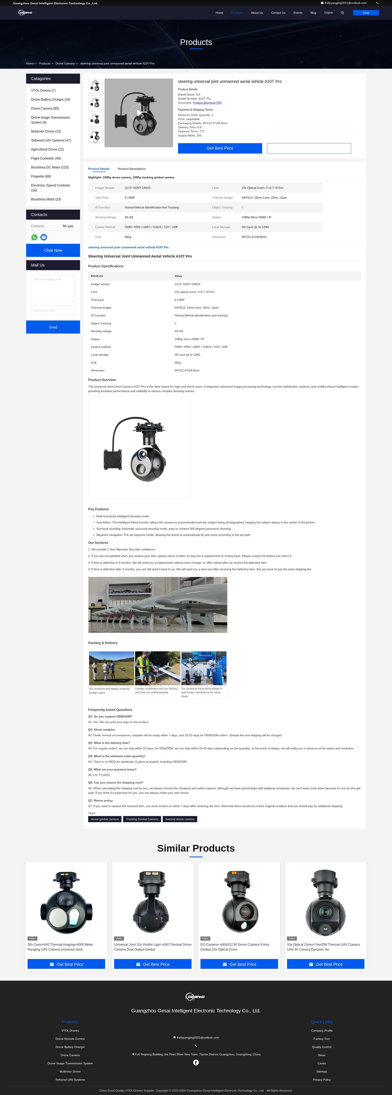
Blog (313, 12)
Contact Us (278, 12)
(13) (46, 131)
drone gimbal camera (105, 819)
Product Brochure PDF (207, 102)
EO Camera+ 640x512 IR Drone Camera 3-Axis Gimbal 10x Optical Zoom (234, 947)
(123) (50, 167)
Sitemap (321, 1071)
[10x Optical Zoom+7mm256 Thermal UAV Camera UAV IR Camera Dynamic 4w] (326, 902)
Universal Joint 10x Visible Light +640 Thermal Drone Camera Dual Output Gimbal (153, 947)
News (321, 1055)
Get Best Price (220, 148)
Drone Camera (65, 63)
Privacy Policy (322, 1079)
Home (219, 12)
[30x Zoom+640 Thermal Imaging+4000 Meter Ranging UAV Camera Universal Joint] (66, 902)
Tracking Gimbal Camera (142, 819)
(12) (47, 149)
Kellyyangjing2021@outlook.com (346, 2)
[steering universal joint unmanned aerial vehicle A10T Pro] (139, 113)
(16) (50, 99)
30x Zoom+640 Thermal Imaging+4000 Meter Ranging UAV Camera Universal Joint (60, 947)
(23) (46, 199)
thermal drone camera (180, 819)
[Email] (43, 237)
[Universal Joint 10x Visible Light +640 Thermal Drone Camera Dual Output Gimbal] (153, 902)
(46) (46, 158)
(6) (50, 120)
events (298, 12)
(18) (50, 188)
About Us (257, 12)
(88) (41, 176)
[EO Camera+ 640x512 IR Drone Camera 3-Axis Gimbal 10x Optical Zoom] (239, 902)
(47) (51, 140)
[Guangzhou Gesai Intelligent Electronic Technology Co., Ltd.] (26, 13)
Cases (322, 1063)
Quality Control (321, 1047)
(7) (43, 90)
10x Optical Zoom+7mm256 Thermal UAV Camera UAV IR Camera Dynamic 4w (323, 947)
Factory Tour (322, 1038)
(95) (45, 108)
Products (237, 12)
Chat (366, 12)
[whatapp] (34, 237)
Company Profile (322, 1030)
